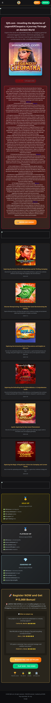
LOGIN (37, 2)
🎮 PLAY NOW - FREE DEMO (25, 666)
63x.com (37, 183)
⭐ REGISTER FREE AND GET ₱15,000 (25, 660)
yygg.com (28, 101)
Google (25, 699)
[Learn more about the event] (25, 11)
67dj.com (38, 154)
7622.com (35, 202)
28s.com (35, 103)
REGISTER (45, 2)
